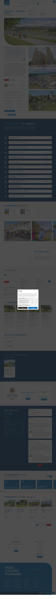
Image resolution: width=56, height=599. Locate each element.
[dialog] (28, 299)
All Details (33, 302)
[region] (28, 302)
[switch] (36, 299)
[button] (35, 299)
